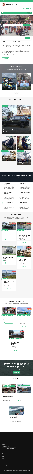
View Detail (24, 242)
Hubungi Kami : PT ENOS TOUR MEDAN (8, 448)
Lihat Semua (16, 169)
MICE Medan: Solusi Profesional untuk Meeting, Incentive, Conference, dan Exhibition (9, 395)
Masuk (3, 458)
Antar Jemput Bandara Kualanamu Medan (14, 130)
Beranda (3, 437)
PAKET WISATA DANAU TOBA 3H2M (8, 282)
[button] (18, 93)
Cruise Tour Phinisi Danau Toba (24, 394)
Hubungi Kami (5, 58)
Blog (19, 385)
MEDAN (5, 260)
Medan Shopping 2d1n (8, 318)
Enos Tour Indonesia (6, 402)
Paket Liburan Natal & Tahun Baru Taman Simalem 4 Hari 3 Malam (16, 342)
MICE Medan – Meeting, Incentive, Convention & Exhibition (7, 386)
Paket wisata (27, 385)
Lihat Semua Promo (16, 357)
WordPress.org (4, 465)
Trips (2, 439)
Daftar (3, 456)
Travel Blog (3, 444)
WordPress (28, 470)
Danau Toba (21, 238)
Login (2, 450)
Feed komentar (4, 462)
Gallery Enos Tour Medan (6, 446)
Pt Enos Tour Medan (13, 4)
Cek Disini (16, 372)
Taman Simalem (24, 262)
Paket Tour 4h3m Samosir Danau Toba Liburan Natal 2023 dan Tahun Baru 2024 (24, 234)
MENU (29, 12)
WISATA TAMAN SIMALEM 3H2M (22, 260)
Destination (4, 442)
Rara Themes (20, 470)
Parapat (20, 322)
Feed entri (3, 460)
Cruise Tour (22, 385)
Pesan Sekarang (9, 322)
